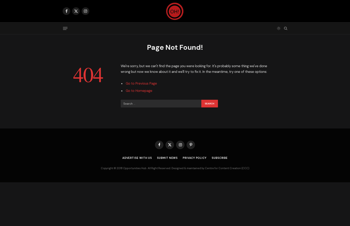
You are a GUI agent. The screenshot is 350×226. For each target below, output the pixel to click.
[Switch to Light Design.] (278, 28)
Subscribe (220, 158)
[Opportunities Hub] (175, 11)
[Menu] (65, 28)
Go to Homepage (139, 91)
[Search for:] (161, 103)
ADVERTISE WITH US (137, 158)
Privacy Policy (195, 158)
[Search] (285, 28)
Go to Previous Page (141, 83)
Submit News (167, 158)
